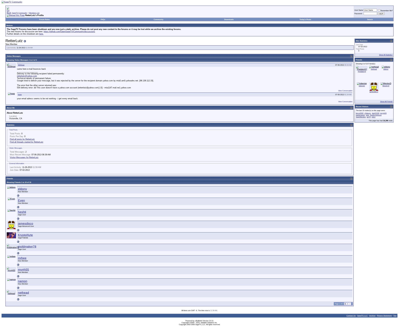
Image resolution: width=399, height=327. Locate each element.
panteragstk (360, 115)
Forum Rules (44, 19)
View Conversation (345, 91)
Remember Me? (387, 11)
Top (395, 316)
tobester (362, 86)
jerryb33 (383, 113)
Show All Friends (386, 102)
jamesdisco (25, 223)
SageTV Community (19, 13)
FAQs (103, 19)
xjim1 (373, 117)
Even (21, 200)
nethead (23, 292)
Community (158, 19)
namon (22, 281)
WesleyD (385, 86)
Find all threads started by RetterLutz (26, 142)
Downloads (229, 19)
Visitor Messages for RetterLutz (24, 157)
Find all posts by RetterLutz (22, 139)
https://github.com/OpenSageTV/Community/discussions (69, 31)
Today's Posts (305, 19)
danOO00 (375, 113)
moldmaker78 (27, 246)
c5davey (367, 113)
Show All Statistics (386, 55)
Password (358, 13)
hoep (20, 94)
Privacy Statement (384, 316)
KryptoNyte (25, 235)
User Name (358, 10)
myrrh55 (23, 269)
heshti (22, 212)
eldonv (22, 189)
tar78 (369, 117)
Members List (34, 13)
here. (41, 34)
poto (367, 115)
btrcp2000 (359, 113)
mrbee (22, 258)
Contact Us (351, 316)
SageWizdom (361, 117)
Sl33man (21, 65)
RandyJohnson (376, 115)
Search (370, 19)
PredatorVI (362, 71)
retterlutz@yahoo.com (27, 76)
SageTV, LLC (362, 316)
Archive (372, 316)
